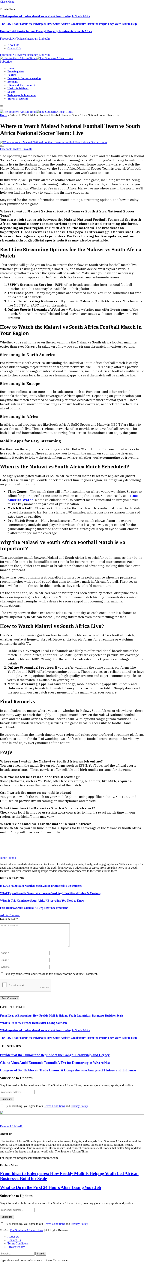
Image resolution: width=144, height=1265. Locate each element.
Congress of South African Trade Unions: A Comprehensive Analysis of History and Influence (68, 1070)
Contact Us (14, 48)
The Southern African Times (26, 1230)
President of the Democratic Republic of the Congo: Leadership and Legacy (55, 1055)
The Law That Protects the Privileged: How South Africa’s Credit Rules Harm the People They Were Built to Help (68, 23)
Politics (12, 74)
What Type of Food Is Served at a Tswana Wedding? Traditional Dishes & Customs (50, 893)
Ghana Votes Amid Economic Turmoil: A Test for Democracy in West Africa (55, 1063)
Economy (13, 81)
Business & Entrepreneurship (24, 78)
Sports (11, 91)
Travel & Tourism (18, 98)
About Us (13, 45)
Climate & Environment (21, 85)
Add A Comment (10, 915)
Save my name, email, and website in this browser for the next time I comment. (51, 973)
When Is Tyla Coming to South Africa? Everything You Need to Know (42, 900)
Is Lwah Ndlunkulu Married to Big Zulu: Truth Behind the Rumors (41, 885)
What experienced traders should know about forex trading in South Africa (45, 16)
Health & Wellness (18, 88)
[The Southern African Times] (36, 58)
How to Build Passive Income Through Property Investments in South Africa (46, 31)
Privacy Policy (79, 1106)
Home (11, 68)
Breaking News (16, 71)
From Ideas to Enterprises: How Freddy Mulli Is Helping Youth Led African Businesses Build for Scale (61, 1015)
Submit (41, 1253)
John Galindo (8, 857)
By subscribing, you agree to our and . (46, 1106)
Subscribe (6, 61)
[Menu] (1, 106)
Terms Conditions (54, 1106)
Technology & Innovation (22, 95)
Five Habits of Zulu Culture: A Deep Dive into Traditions (34, 907)
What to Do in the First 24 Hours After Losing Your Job (33, 1022)
